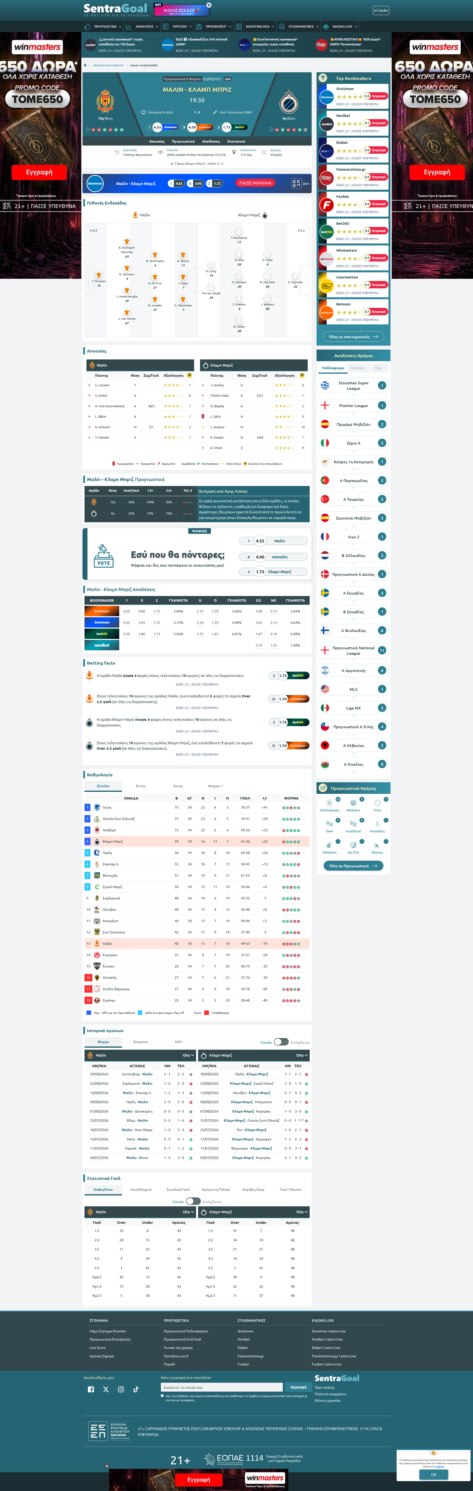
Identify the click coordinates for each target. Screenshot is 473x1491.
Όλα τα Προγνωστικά (350, 865)
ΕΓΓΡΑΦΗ (381, 10)
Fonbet (342, 196)
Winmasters (346, 250)
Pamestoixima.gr (351, 169)
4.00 (141, 611)
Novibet (343, 115)
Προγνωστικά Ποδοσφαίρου (186, 1331)
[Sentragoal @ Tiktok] (136, 1389)
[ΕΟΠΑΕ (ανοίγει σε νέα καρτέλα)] (253, 1459)
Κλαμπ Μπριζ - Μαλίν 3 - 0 (204, 163)
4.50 (126, 611)
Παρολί (169, 1364)
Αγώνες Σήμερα (102, 1356)
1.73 (156, 634)
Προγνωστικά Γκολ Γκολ (182, 1339)
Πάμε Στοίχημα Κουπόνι (108, 1331)
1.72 (156, 611)
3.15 (258, 645)
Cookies (439, 1466)
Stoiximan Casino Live (329, 1331)
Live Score (97, 1347)
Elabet (342, 142)
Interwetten (347, 277)
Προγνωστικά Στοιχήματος (110, 1339)
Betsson (343, 303)
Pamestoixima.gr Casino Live (334, 1356)
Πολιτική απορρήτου (330, 1394)
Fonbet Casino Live (326, 1364)
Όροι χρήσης (325, 1387)
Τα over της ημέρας (178, 1347)
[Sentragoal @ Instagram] (121, 1389)
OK (433, 1474)
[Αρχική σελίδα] (85, 65)
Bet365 (342, 223)
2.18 (200, 622)
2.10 (273, 634)
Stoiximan (345, 88)
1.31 (273, 645)
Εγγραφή (298, 1386)
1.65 (258, 622)
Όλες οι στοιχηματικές (350, 336)
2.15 (200, 611)
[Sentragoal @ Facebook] (91, 1389)
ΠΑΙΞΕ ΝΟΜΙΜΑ (255, 182)
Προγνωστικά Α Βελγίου (182, 78)
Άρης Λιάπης (236, 491)
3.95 (141, 622)
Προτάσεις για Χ (176, 1356)
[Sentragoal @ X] (106, 1389)
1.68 (258, 611)
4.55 (126, 622)
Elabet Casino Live (326, 1347)
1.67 (215, 634)
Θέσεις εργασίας (327, 1400)
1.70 (215, 611)
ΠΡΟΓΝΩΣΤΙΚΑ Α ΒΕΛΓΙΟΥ (108, 65)
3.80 (141, 634)
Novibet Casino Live (327, 1339)
